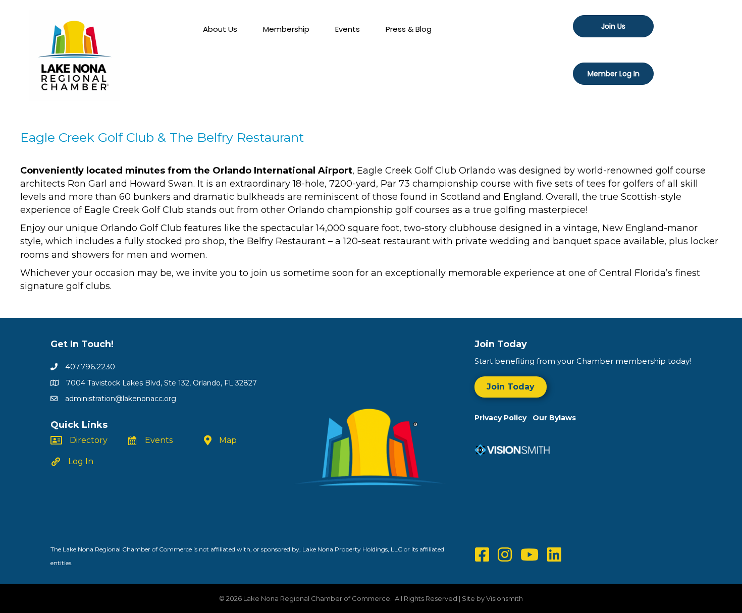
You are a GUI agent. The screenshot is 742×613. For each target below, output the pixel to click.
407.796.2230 (90, 366)
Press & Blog (409, 29)
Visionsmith (504, 598)
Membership (286, 29)
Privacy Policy (503, 417)
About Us (220, 29)
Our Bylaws (554, 417)
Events (347, 29)
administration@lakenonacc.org (120, 398)
